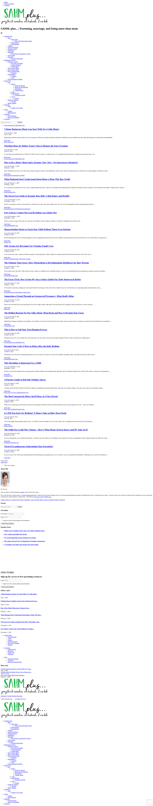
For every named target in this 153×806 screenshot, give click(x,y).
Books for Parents (20, 85)
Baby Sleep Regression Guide (23, 41)
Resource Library (9, 4)
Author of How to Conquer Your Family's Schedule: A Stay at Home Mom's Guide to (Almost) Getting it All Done (33, 500)
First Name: (4, 514)
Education (10, 57)
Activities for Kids (20, 95)
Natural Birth (15, 66)
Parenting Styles (12, 49)
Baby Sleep (14, 39)
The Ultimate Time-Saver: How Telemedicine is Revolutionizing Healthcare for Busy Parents (46, 263)
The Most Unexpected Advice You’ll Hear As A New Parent (31, 396)
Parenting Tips (8, 36)
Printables (7, 114)
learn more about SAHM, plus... (43, 497)
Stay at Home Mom (13, 69)
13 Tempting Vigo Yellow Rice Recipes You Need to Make (21, 544)
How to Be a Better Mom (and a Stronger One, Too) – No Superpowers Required (40, 162)
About (6, 109)
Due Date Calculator (17, 63)
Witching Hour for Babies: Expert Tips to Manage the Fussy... (19, 601)
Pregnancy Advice (13, 62)
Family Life (7, 81)
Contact (10, 111)
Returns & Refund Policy (15, 662)
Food (12, 77)
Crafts (13, 92)
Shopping (7, 105)
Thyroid (13, 101)
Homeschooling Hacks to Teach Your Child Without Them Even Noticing (37, 229)
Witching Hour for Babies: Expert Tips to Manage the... (16, 672)
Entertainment (15, 93)
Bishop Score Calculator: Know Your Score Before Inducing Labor (24, 531)
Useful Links (8, 635)
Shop (5, 657)
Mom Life (10, 651)
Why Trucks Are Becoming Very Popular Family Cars (28, 246)
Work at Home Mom (13, 71)
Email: (3, 517)
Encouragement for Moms (15, 79)
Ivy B (7, 133)
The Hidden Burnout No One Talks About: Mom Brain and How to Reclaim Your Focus (44, 313)
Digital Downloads (13, 659)
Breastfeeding (15, 44)
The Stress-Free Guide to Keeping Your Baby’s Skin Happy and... (20, 622)
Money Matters (12, 103)
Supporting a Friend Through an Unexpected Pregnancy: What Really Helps (39, 296)
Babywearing (15, 42)
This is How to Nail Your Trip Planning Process (25, 329)
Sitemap (10, 645)
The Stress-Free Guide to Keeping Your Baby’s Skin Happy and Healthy (37, 196)
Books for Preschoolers (21, 87)
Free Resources (12, 116)
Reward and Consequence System (20, 54)
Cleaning (13, 76)
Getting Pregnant (16, 65)
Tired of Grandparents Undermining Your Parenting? (28, 446)
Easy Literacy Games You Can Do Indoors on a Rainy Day (30, 212)
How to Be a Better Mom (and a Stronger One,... (15, 608)
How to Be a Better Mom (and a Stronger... (13, 675)
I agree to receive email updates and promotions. (16, 520)
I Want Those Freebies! (7, 523)
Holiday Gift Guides (17, 108)
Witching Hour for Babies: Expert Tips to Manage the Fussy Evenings (36, 146)
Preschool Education (17, 58)
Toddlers (10, 46)
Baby (9, 38)
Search (20, 122)
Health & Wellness (13, 100)
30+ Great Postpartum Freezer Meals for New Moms (20, 538)
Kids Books (18, 89)
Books (13, 84)
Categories (7, 648)
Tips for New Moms (13, 68)
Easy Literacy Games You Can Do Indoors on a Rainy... (17, 629)
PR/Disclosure (12, 112)
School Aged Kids (13, 47)
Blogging (14, 73)
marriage (22, 492)
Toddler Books (19, 90)
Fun (9, 82)
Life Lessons (11, 55)
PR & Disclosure (12, 641)
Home (6, 2)
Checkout (7, 5)
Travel (13, 97)
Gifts (9, 106)
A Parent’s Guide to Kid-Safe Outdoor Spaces (25, 379)
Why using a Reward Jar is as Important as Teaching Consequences (24, 541)
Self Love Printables (13, 117)
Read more (7, 140)
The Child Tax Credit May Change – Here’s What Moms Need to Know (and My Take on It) (46, 430)
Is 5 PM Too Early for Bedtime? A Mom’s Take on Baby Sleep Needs (35, 413)
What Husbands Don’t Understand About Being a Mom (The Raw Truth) (37, 179)
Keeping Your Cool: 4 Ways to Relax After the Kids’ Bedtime (32, 346)
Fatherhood (11, 50)
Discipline (10, 52)
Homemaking (11, 74)
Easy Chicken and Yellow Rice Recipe (15, 534)
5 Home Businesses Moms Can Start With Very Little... (16, 669)
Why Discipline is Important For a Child (22, 363)
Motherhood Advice (9, 60)
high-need (30, 495)
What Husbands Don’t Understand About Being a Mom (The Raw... (21, 615)
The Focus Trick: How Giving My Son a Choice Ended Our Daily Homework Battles (42, 279)
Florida (17, 98)
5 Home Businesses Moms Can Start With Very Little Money (31, 129)
